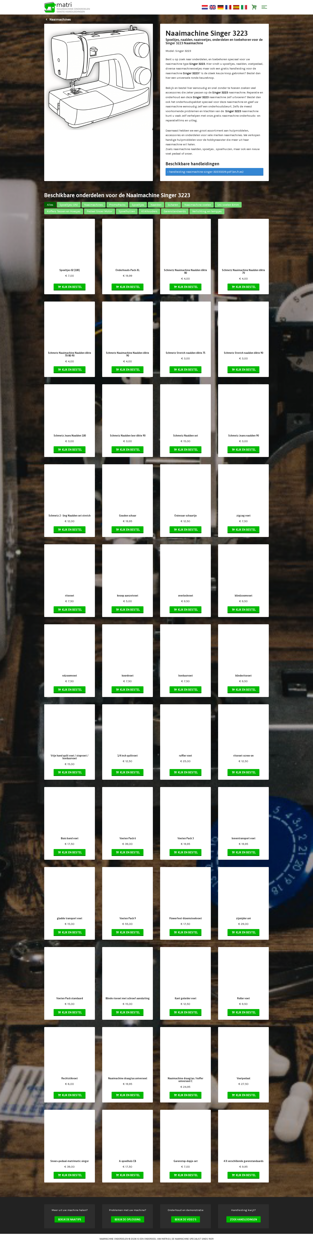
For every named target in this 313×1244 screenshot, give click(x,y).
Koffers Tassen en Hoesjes (63, 211)
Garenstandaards (175, 211)
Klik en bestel (71, 286)
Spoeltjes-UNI (69, 204)
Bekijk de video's (185, 1219)
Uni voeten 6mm (228, 204)
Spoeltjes (138, 204)
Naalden (156, 204)
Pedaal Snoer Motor (99, 211)
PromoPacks (117, 204)
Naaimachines (60, 19)
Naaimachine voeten (197, 204)
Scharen (173, 204)
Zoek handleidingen (243, 1219)
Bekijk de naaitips (69, 1219)
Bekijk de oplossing (128, 1219)
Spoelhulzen (127, 211)
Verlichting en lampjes (207, 211)
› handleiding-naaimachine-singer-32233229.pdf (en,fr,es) (205, 171)
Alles (50, 204)
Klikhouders (149, 211)
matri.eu (166, 1238)
